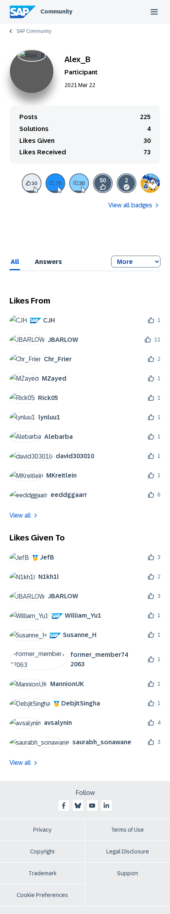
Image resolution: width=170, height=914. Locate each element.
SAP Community (34, 31)
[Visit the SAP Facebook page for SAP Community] (63, 805)
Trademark (42, 873)
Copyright (42, 851)
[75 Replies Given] (55, 183)
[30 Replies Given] (79, 183)
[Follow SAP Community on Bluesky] (78, 805)
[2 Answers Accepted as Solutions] (126, 183)
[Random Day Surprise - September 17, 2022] (150, 183)
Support (127, 873)
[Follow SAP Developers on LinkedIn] (106, 805)
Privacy (42, 830)
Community (56, 11)
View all (20, 515)
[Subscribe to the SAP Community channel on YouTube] (92, 805)
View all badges (130, 205)
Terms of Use (127, 830)
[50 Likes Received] (103, 183)
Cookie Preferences (42, 895)
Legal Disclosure (127, 851)
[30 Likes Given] (32, 183)
